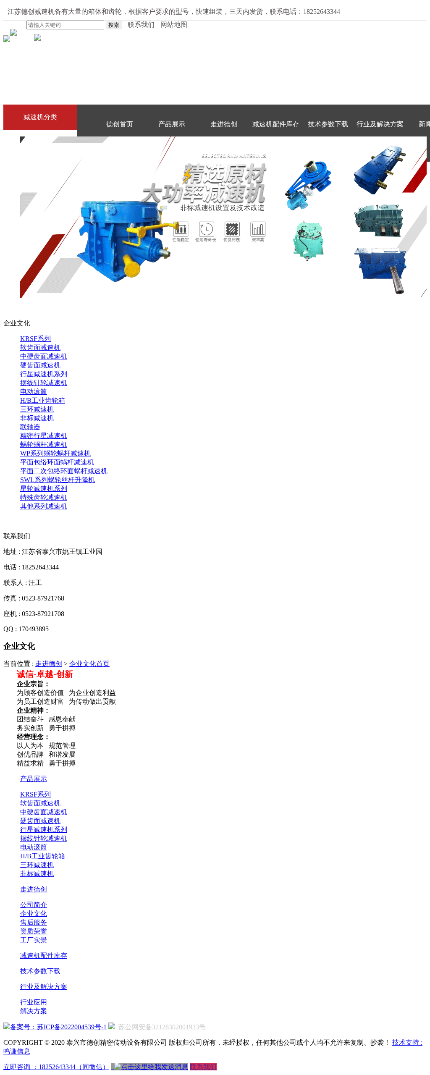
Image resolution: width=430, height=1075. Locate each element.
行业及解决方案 (380, 124)
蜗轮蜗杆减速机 (43, 444)
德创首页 (119, 124)
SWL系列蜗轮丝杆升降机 (57, 479)
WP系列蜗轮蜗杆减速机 (55, 453)
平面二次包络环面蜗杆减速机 (64, 471)
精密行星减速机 (43, 435)
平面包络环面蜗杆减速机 (57, 462)
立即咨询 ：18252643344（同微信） (56, 1066)
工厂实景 (33, 940)
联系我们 (203, 1066)
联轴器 (30, 426)
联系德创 (119, 149)
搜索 (113, 25)
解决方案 (33, 1011)
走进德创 (223, 124)
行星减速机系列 (43, 374)
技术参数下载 (328, 124)
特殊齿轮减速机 (43, 497)
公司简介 (33, 904)
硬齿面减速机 (40, 365)
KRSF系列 (35, 338)
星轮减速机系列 (43, 488)
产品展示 (171, 124)
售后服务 (33, 922)
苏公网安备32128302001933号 (160, 1026)
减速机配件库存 (275, 124)
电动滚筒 (33, 391)
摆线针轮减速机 (43, 382)
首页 (103, 663)
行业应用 (33, 1002)
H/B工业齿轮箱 (42, 400)
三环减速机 (37, 409)
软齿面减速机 (40, 347)
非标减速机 (37, 418)
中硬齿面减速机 (43, 356)
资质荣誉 (33, 931)
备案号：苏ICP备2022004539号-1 (58, 1026)
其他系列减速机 (43, 506)
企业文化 (82, 663)
